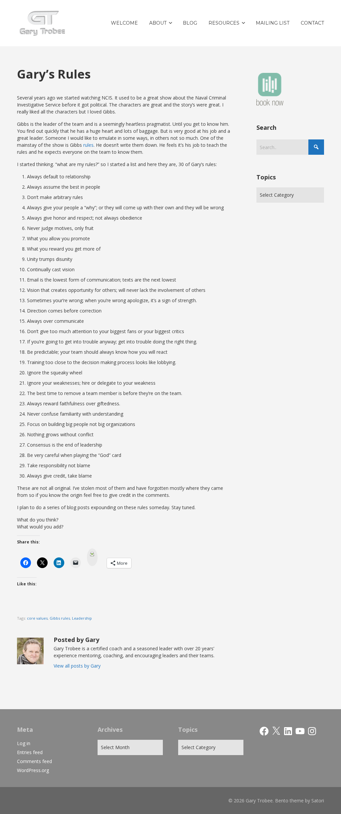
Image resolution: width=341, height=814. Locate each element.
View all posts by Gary (77, 666)
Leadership (82, 618)
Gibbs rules (60, 618)
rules (88, 145)
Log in (23, 743)
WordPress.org (33, 770)
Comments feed (34, 761)
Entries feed (30, 752)
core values (37, 618)
